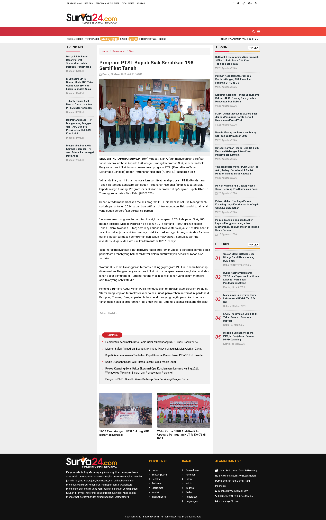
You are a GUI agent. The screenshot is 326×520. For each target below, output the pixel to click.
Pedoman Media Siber (108, 3)
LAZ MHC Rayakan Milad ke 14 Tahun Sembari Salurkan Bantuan (240, 317)
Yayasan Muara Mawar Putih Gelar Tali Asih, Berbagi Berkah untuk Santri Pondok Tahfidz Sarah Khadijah (236, 170)
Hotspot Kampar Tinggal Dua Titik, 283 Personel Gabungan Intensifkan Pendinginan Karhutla (237, 151)
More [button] (238, 41)
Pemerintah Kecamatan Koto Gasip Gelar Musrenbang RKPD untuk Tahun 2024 (151, 342)
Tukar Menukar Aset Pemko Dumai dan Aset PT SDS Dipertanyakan (79, 104)
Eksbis (180, 40)
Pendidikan (198, 40)
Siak (131, 51)
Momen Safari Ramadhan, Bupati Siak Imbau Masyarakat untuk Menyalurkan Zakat (153, 348)
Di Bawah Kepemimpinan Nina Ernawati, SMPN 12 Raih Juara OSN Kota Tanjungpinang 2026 (237, 60)
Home (73, 40)
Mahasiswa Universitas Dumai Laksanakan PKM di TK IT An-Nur (240, 298)
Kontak (141, 3)
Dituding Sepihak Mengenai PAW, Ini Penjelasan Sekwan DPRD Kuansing (238, 336)
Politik (134, 40)
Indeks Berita (159, 496)
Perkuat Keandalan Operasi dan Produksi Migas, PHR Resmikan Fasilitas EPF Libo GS (233, 79)
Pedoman (157, 483)
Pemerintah (119, 51)
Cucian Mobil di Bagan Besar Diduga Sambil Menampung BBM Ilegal (239, 257)
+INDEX (253, 47)
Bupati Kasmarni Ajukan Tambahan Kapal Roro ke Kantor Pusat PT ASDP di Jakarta (154, 355)
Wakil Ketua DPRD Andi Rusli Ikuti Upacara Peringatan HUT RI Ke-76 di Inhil (181, 434)
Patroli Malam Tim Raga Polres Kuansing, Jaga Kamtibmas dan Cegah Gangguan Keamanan (237, 204)
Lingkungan (220, 40)
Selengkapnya (122, 497)
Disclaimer (128, 3)
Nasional (116, 40)
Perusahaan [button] (92, 41)
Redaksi (89, 3)
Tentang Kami (74, 3)
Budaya (165, 40)
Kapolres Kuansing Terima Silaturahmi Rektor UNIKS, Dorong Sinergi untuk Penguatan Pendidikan (237, 98)
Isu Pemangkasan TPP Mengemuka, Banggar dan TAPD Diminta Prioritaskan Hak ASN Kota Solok (79, 127)
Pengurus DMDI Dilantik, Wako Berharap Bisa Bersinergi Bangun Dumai (147, 379)
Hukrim (149, 40)
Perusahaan (192, 470)
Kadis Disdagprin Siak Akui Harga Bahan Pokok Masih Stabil (140, 362)
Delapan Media (193, 516)
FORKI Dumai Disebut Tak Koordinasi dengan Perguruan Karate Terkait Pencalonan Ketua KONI (236, 117)
